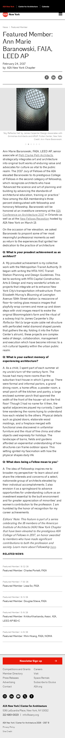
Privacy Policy (9, 727)
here (53, 547)
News (5, 27)
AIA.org (38, 686)
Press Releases (11, 677)
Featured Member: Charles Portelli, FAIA (25, 570)
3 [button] (31, 144)
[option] (32, 115)
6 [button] (39, 144)
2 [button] (28, 144)
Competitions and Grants (16, 669)
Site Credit (7, 731)
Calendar (45, 6)
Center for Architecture (28, 6)
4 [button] (33, 144)
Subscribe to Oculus (45, 682)
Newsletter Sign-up (31, 661)
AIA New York (8, 6)
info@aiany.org (31, 714)
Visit (36, 673)
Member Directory (13, 673)
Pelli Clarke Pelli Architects (36, 155)
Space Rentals (41, 677)
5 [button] (36, 144)
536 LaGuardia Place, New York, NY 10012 (25, 710)
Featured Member (19, 27)
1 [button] (25, 144)
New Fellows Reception (34, 218)
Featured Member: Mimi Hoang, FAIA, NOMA (27, 636)
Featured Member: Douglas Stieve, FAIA (25, 601)
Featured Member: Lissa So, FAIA (21, 585)
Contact (7, 686)
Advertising (9, 682)
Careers (38, 669)
